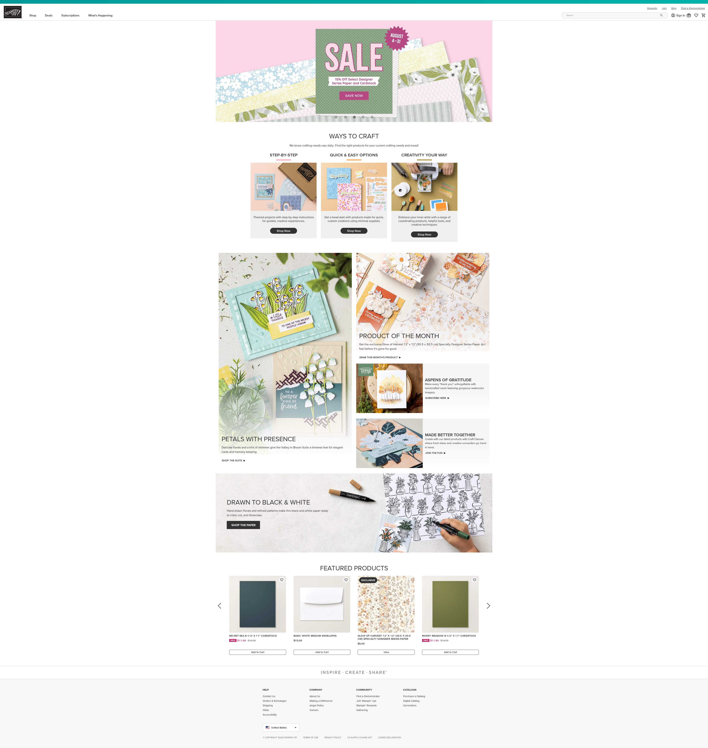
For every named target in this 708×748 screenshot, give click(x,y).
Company (315, 689)
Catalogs (409, 689)
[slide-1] (354, 116)
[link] (696, 15)
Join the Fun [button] (433, 451)
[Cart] (703, 15)
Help (266, 689)
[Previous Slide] (220, 610)
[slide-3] (372, 116)
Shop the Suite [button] (232, 459)
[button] (689, 15)
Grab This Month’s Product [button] (378, 356)
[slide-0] (345, 116)
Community (364, 689)
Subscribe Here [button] (435, 396)
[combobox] (615, 15)
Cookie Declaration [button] (389, 737)
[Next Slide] (488, 610)
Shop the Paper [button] (243, 524)
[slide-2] (363, 116)
